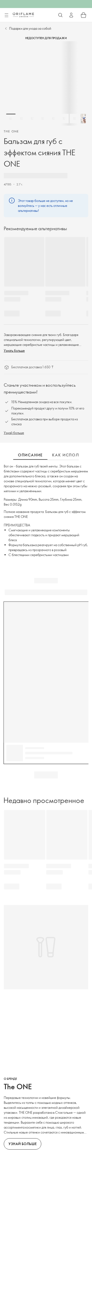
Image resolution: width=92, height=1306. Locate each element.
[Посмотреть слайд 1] (11, 118)
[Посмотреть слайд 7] (74, 118)
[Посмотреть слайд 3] (32, 118)
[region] (46, 83)
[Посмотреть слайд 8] (85, 118)
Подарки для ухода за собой (30, 28)
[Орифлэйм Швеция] (23, 14)
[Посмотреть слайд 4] (42, 118)
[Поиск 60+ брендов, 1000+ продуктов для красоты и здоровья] (60, 15)
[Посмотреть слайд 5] (53, 118)
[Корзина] (83, 15)
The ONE (11, 131)
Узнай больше (14, 432)
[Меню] (6, 15)
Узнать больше (14, 350)
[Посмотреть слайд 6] (64, 118)
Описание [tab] (30, 455)
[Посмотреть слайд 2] (21, 118)
